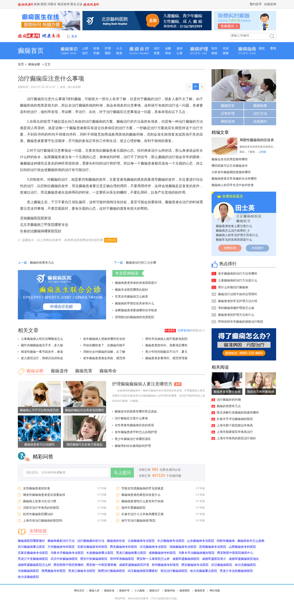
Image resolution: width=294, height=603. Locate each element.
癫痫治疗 (154, 590)
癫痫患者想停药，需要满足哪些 (166, 345)
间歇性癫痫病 (226, 540)
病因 (214, 53)
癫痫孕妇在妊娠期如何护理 (133, 445)
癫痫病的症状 (116, 540)
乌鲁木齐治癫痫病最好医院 (196, 552)
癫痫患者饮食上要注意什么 (234, 226)
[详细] (263, 151)
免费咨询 (230, 248)
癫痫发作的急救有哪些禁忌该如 (136, 411)
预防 (108, 53)
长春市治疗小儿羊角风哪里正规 (142, 514)
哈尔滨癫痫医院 (245, 564)
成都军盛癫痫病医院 (186, 558)
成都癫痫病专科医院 (162, 552)
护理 (108, 48)
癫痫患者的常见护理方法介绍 (237, 301)
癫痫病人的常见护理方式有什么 (237, 235)
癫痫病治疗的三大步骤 (141, 262)
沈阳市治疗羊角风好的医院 (41, 507)
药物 (96, 53)
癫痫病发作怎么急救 (251, 540)
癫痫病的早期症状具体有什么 (134, 303)
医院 (44, 4)
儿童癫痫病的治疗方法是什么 (237, 280)
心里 (179, 53)
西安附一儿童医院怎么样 (153, 558)
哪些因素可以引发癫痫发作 (230, 165)
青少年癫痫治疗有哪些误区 (133, 439)
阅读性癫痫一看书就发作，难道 (42, 351)
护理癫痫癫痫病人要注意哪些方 (142, 384)
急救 (226, 53)
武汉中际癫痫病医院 (64, 558)
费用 (273, 48)
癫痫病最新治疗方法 (61, 540)
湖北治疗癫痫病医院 (173, 570)
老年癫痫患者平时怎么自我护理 (136, 432)
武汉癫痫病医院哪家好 (143, 570)
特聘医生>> (191, 330)
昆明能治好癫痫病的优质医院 (134, 317)
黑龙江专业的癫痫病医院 (236, 570)
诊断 (168, 48)
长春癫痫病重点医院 (99, 552)
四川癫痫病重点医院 (31, 546)
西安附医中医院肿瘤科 (69, 564)
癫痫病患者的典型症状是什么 (141, 494)
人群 (85, 48)
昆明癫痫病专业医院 (212, 546)
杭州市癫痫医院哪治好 (38, 514)
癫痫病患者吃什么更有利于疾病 (142, 501)
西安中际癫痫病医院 (93, 558)
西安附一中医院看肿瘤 (101, 564)
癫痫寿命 (108, 370)
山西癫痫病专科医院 (242, 546)
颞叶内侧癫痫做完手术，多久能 (42, 345)
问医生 (52, 4)
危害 (157, 53)
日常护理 (228, 113)
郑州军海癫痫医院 (122, 558)
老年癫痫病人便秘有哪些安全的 (104, 338)
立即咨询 (110, 240)
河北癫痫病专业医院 (153, 546)
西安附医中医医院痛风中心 (235, 552)
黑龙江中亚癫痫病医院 (33, 558)
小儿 (119, 48)
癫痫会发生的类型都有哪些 (230, 159)
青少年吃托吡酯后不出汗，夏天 (166, 351)
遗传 (179, 48)
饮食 (96, 48)
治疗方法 (260, 113)
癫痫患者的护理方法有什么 (236, 314)
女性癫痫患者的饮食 (36, 488)
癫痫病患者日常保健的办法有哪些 (234, 178)
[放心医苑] (39, 35)
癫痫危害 (83, 370)
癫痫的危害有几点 (42, 262)
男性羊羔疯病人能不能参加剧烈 (166, 338)
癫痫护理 (124, 590)
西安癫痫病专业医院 (195, 564)
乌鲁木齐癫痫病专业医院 (67, 552)
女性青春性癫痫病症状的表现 (134, 425)
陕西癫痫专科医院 (54, 570)
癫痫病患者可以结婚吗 (39, 444)
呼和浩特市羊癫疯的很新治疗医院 (240, 321)
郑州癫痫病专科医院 (165, 564)
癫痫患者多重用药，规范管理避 (166, 358)
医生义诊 (76, 4)
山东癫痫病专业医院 (200, 540)
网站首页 (79, 590)
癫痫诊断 (34, 64)
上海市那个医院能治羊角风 (235, 425)
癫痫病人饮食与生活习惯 (39, 501)
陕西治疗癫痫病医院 (111, 570)
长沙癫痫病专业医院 (170, 540)
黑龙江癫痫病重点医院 (131, 552)
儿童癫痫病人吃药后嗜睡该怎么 (42, 338)
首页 (21, 64)
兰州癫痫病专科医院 (61, 546)
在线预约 (260, 121)
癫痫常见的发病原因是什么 (234, 239)
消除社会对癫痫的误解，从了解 (104, 351)
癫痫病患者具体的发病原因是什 (136, 282)
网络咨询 (228, 121)
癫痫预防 (184, 590)
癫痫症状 (228, 105)
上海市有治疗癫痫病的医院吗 (42, 520)
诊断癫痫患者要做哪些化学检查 (136, 310)
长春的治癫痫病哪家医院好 (40, 231)
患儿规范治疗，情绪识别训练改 (42, 358)
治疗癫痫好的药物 (229, 399)
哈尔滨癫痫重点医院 (203, 570)
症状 (226, 48)
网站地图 (215, 590)
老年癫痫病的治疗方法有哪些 (237, 273)
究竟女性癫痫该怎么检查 (131, 296)
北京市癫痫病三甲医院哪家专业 (44, 224)
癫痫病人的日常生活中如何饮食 (233, 185)
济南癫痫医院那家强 (35, 218)
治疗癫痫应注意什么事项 (131, 418)
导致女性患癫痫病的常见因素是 (142, 488)
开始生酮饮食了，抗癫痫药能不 (104, 345)
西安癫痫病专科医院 (123, 546)
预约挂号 (256, 4)
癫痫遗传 (59, 370)
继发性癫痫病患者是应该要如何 (44, 494)
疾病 (37, 4)
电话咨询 (63, 4)
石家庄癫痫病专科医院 (92, 546)
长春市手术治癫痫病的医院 (235, 419)
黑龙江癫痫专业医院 (81, 570)
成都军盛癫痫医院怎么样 (34, 564)
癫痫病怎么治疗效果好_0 (232, 230)
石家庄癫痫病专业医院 (33, 552)
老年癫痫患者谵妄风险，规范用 (104, 358)
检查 (119, 53)
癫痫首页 (31, 50)
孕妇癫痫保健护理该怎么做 (236, 308)
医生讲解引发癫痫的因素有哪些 (238, 412)
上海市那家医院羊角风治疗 (235, 432)
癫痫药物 (169, 590)
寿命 (168, 53)
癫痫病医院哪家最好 (31, 540)
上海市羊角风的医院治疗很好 (236, 438)
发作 (214, 48)
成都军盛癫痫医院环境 (134, 564)
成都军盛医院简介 (214, 558)
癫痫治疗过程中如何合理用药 (237, 294)
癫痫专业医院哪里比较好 (131, 289)
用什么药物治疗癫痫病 (233, 287)
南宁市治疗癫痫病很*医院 (138, 520)
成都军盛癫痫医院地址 (244, 558)
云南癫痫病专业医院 (141, 540)
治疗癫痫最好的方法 (90, 540)
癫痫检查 (260, 105)
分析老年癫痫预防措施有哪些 (231, 172)
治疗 (85, 53)
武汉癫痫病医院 (221, 564)
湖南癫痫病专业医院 (183, 546)
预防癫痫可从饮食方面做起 (85, 444)
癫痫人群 (94, 590)
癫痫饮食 (109, 590)
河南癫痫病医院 (28, 570)
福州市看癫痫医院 (133, 507)
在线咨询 (270, 4)
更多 (74, 36)
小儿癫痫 (139, 590)
